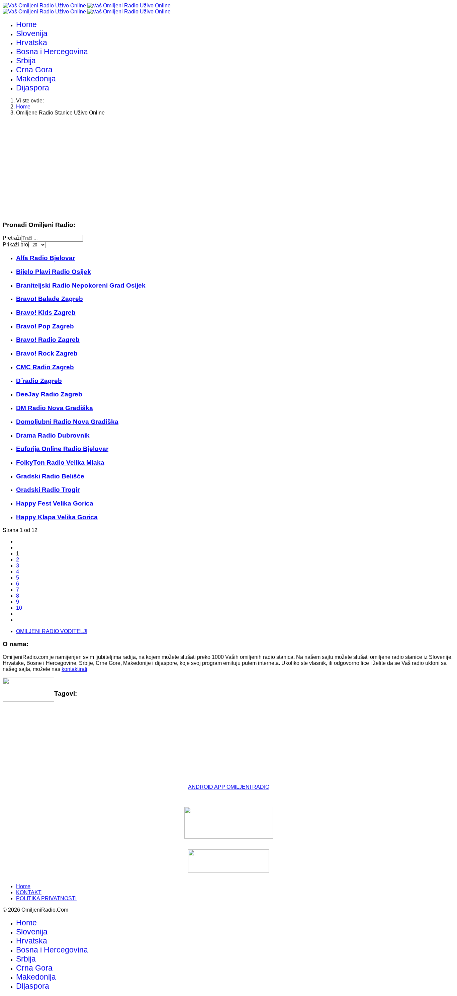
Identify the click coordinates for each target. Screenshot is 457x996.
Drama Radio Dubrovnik (53, 435)
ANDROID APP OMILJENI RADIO (228, 787)
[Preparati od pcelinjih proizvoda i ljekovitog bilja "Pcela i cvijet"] (228, 861)
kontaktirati (74, 669)
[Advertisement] (203, 168)
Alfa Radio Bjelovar (45, 257)
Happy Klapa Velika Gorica (57, 517)
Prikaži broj (17, 244)
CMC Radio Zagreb (45, 367)
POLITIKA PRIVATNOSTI (46, 898)
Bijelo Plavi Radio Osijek (53, 271)
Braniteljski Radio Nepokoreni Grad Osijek (81, 285)
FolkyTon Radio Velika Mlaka (60, 462)
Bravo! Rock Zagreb (47, 353)
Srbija (26, 60)
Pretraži (12, 238)
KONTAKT (28, 892)
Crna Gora (34, 69)
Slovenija (32, 33)
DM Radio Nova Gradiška (54, 407)
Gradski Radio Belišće (50, 476)
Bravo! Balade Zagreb (49, 298)
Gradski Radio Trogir (48, 489)
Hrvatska (31, 42)
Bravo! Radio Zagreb (48, 339)
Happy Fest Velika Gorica (54, 503)
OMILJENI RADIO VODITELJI (51, 631)
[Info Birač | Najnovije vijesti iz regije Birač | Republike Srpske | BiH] (228, 823)
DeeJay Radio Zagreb (49, 394)
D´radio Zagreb (39, 380)
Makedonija (36, 78)
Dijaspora (32, 87)
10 (19, 608)
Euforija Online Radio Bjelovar (62, 448)
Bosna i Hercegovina (52, 51)
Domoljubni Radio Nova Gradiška (67, 421)
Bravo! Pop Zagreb (45, 326)
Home (26, 24)
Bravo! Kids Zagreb (46, 312)
